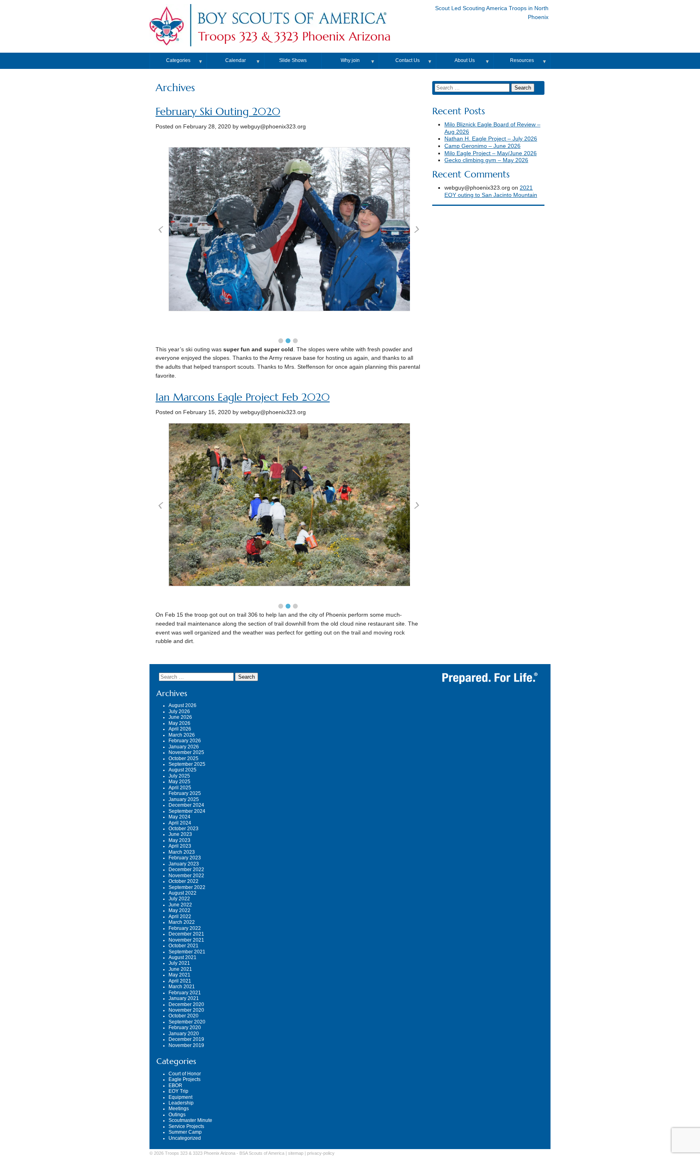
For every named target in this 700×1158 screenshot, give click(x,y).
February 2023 (185, 857)
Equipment (180, 1097)
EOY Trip (178, 1091)
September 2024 (187, 811)
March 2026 (182, 735)
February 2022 (185, 928)
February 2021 (185, 992)
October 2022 (183, 881)
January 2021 (184, 998)
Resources (522, 60)
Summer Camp (185, 1132)
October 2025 (183, 758)
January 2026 (184, 746)
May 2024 (179, 816)
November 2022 (186, 875)
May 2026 (179, 723)
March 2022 (182, 922)
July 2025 (179, 775)
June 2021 (180, 969)
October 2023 (183, 828)
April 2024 (180, 822)
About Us (465, 60)
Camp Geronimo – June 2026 (482, 146)
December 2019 (186, 1039)
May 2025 (179, 781)
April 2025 (180, 787)
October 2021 (183, 945)
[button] (280, 340)
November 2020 (186, 1010)
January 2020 (184, 1033)
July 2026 (179, 711)
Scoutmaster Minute (190, 1120)
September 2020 (187, 1021)
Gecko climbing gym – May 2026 (486, 160)
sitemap (295, 1153)
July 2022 (179, 898)
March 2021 (182, 986)
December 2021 (186, 934)
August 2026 (182, 705)
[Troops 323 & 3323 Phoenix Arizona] (291, 26)
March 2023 (182, 852)
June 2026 (180, 717)
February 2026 (185, 740)
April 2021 (180, 981)
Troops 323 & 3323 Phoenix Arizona (294, 36)
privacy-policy (321, 1153)
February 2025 (185, 793)
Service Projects (186, 1126)
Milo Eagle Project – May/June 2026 (490, 153)
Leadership (181, 1102)
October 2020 (183, 1015)
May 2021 (179, 974)
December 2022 (186, 869)
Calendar (235, 60)
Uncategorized (185, 1138)
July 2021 (179, 963)
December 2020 (186, 1004)
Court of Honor (185, 1073)
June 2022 (180, 904)
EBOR (175, 1085)
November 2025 (186, 752)
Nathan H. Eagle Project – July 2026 (490, 139)
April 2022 (180, 916)
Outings (177, 1114)
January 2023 (184, 863)
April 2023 (180, 846)
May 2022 (179, 910)
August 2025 (182, 769)
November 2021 (186, 940)
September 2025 (187, 764)
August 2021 (182, 957)
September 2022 (187, 887)
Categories (178, 60)
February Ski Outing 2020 (218, 111)
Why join (350, 60)
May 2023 (179, 840)
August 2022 (182, 893)
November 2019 (186, 1045)
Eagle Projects (185, 1079)
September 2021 (187, 951)
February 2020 (185, 1027)
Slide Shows (293, 60)
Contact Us (407, 60)
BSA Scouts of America (261, 1153)
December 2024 (186, 805)
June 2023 (180, 834)
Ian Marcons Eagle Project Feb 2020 (243, 397)
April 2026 (180, 728)
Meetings (179, 1108)
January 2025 (184, 799)
